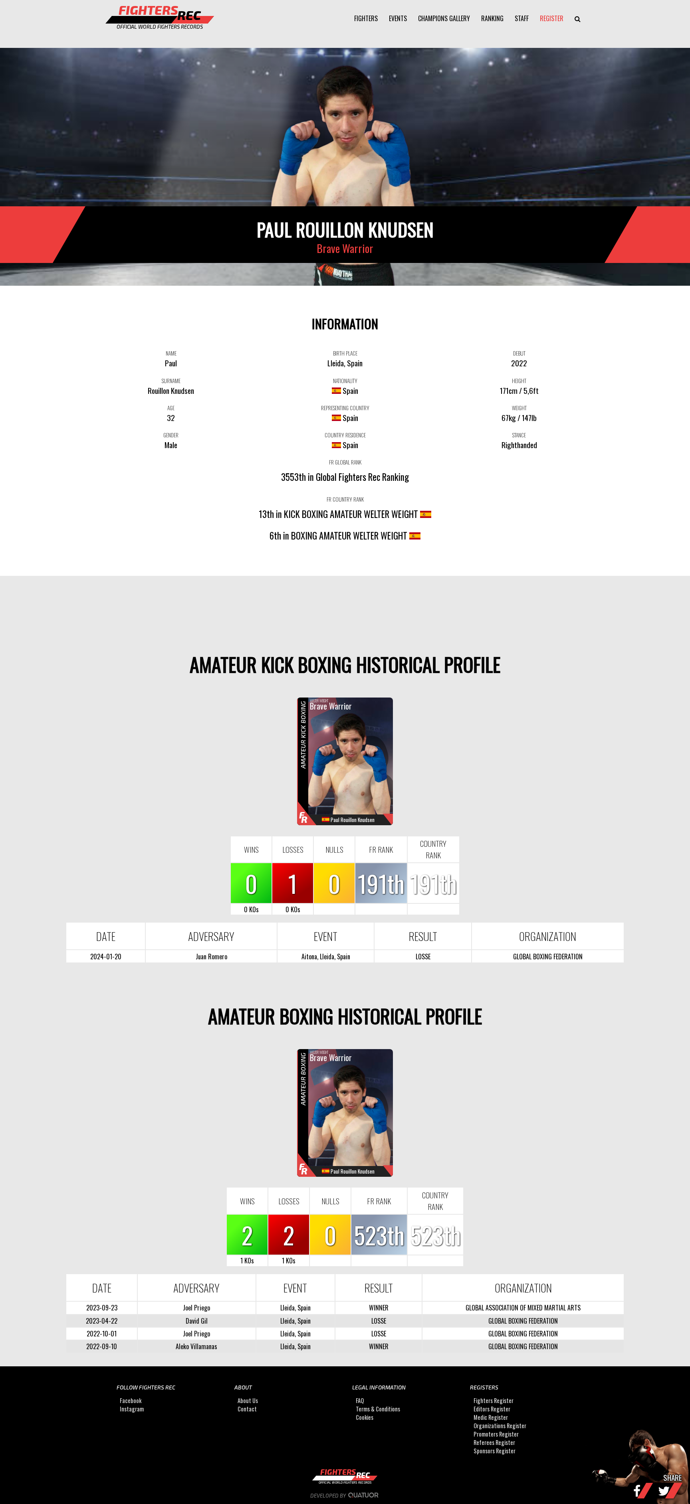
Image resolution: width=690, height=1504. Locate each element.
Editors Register (492, 1409)
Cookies (364, 1417)
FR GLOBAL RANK (345, 462)
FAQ (360, 1400)
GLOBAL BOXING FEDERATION (548, 956)
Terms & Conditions (378, 1409)
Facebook (130, 1400)
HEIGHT (519, 381)
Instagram (132, 1409)
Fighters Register (494, 1400)
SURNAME (171, 381)
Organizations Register (500, 1425)
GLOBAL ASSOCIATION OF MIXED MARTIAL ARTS (523, 1307)
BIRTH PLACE (345, 353)
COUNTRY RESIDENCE (345, 435)
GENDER (170, 435)
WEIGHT (519, 408)
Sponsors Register (495, 1451)
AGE (170, 408)
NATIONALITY (345, 381)
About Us (248, 1400)
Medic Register (491, 1417)
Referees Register (494, 1442)
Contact (247, 1409)
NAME (171, 353)
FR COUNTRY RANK (345, 499)
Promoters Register (496, 1434)
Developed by (328, 1495)
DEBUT (519, 353)
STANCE (519, 435)
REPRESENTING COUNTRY (345, 408)
